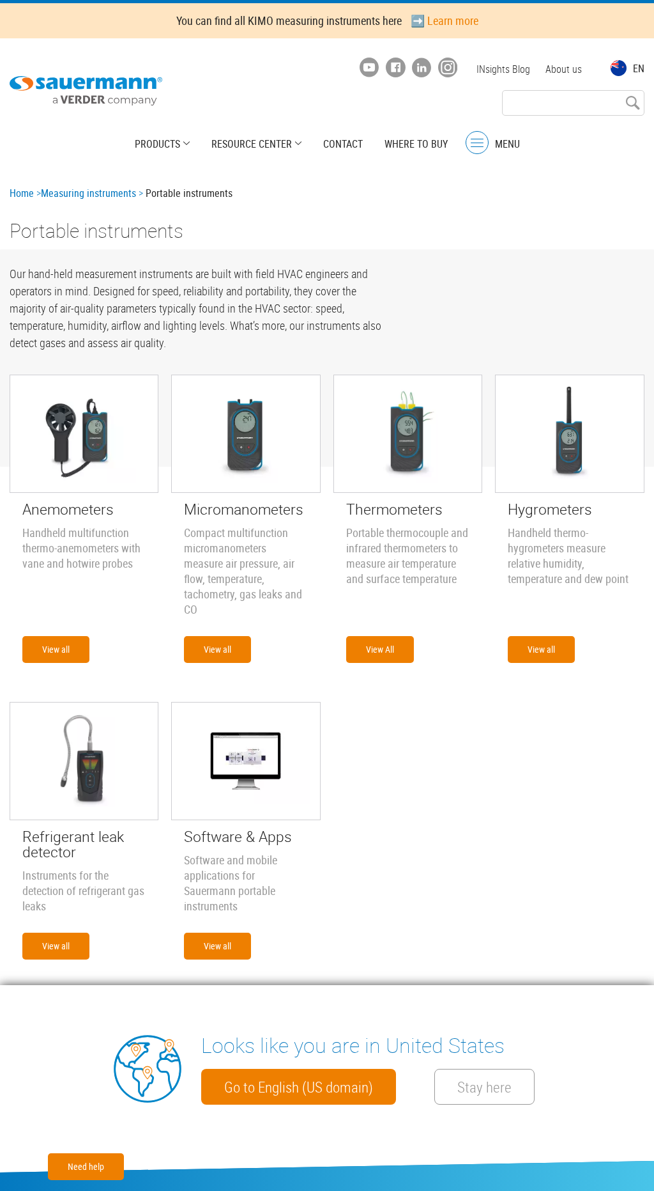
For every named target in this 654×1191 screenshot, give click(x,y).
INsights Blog (503, 69)
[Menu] (477, 143)
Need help (86, 1166)
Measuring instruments (88, 193)
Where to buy (416, 144)
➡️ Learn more (444, 20)
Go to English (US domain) (298, 1087)
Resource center (251, 144)
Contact (343, 144)
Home (22, 193)
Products (157, 144)
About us (563, 69)
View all (56, 649)
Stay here (484, 1087)
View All (380, 649)
